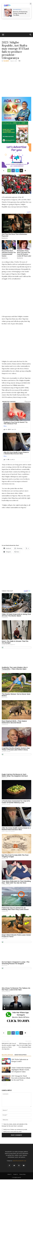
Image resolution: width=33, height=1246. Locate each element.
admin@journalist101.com (19, 1160)
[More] (25, 170)
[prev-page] (3, 1084)
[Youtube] (23, 1165)
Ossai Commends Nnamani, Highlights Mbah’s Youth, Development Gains (21, 1070)
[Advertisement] (16, 80)
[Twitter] (17, 170)
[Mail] (14, 1165)
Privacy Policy (23, 1174)
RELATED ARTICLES (7, 1054)
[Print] (21, 170)
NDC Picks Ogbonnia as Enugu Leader (19, 1060)
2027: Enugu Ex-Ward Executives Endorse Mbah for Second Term (20, 1078)
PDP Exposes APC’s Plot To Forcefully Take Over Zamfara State (24, 1045)
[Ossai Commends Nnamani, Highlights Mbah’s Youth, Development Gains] (6, 1070)
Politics (3, 1063)
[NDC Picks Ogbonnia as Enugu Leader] (6, 1061)
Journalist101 (6, 60)
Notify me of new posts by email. (13, 1131)
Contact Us (15, 1174)
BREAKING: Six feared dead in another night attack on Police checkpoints (9, 1046)
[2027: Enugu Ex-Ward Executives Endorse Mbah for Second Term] (6, 1078)
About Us (9, 1174)
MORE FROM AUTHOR (20, 1054)
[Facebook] (13, 170)
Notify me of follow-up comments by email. (15, 1129)
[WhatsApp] (9, 170)
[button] (3, 34)
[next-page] (6, 1084)
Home (3, 39)
